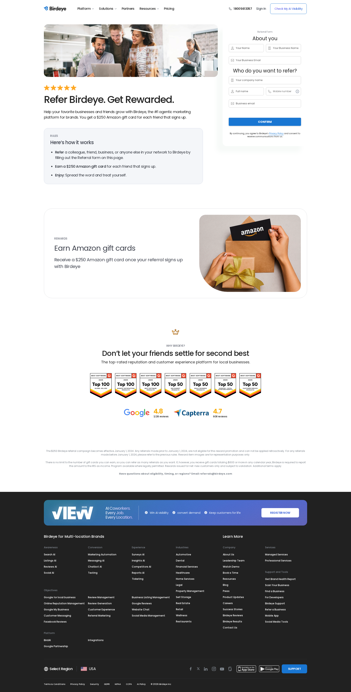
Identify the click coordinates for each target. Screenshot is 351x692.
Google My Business (56, 609)
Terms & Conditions (54, 684)
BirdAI (47, 640)
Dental (180, 560)
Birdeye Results (232, 621)
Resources (148, 8)
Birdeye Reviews (233, 615)
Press (226, 591)
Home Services (185, 579)
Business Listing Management (151, 597)
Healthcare (183, 572)
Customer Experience (101, 609)
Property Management (190, 591)
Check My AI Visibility (288, 9)
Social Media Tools (276, 621)
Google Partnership (56, 646)
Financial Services (187, 566)
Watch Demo (231, 566)
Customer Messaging (57, 615)
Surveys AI (138, 554)
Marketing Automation (102, 554)
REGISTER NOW (280, 513)
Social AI (49, 572)
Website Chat (141, 609)
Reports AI (138, 572)
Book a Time (230, 572)
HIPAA (118, 684)
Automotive (183, 554)
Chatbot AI (95, 566)
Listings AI (50, 560)
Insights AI (138, 560)
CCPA (129, 684)
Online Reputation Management (64, 603)
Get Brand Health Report (280, 579)
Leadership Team (234, 560)
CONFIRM (265, 122)
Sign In (261, 8)
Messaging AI (96, 560)
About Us (228, 554)
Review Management (101, 597)
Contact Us (230, 627)
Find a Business (274, 591)
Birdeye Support (275, 603)
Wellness (181, 615)
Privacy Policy (276, 133)
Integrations (96, 640)
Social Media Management (148, 615)
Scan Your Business (277, 585)
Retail (179, 609)
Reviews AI (50, 566)
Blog (225, 585)
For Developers (274, 597)
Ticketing (137, 579)
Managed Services (276, 554)
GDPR (107, 684)
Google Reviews (142, 603)
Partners (128, 8)
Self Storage (183, 597)
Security (94, 684)
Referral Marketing (99, 615)
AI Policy (141, 684)
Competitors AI (141, 566)
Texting (93, 572)
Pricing (169, 8)
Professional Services (278, 560)
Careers (228, 603)
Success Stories (233, 609)
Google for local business (60, 597)
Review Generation (100, 603)
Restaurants (184, 621)
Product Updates (233, 597)
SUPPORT (294, 669)
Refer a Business (275, 609)
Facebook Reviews (55, 621)
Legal (179, 585)
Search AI (49, 554)
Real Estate (183, 603)
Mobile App (272, 615)
